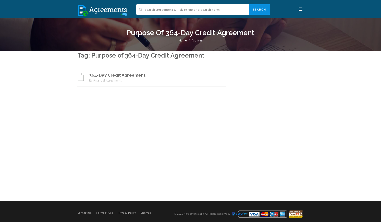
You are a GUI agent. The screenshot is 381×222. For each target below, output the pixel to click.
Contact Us (84, 212)
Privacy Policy (127, 212)
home (183, 40)
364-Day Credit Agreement (117, 75)
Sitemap (145, 212)
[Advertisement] (268, 117)
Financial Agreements (107, 80)
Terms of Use (104, 212)
